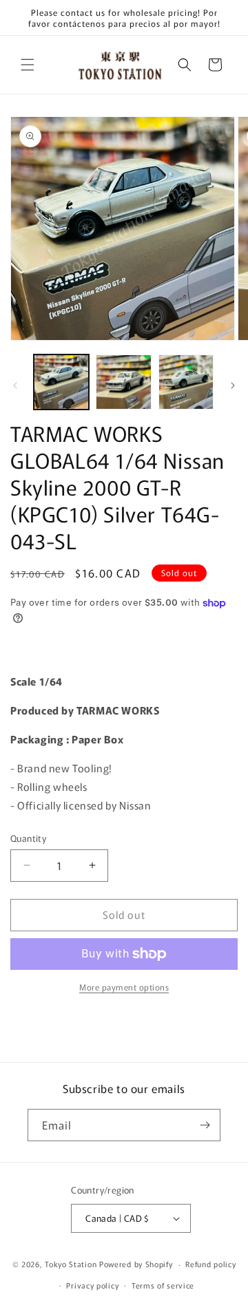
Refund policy (210, 1263)
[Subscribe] (204, 1125)
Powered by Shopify (136, 1263)
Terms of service (163, 1285)
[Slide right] (233, 385)
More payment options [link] (124, 987)
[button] (27, 65)
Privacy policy (92, 1285)
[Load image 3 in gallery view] (186, 382)
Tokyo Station (72, 1263)
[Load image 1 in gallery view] (61, 382)
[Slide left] (15, 385)
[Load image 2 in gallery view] (123, 382)
